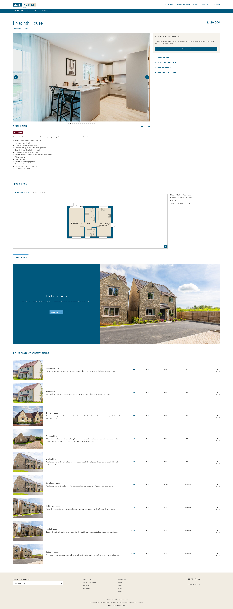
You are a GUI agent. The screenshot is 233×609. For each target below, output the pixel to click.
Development (46, 11)
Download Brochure (167, 62)
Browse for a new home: (21, 579)
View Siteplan (164, 67)
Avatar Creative (121, 605)
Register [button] (186, 49)
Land (120, 585)
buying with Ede (89, 582)
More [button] (195, 4)
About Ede (122, 579)
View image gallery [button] (166, 72)
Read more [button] (56, 312)
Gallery (121, 588)
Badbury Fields (34, 17)
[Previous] (16, 77)
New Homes (87, 579)
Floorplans (32, 11)
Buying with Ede (183, 4)
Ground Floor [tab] (23, 192)
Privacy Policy (194, 584)
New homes (169, 4)
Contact (206, 4)
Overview (19, 11)
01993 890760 (163, 57)
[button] (24, 4)
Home (16, 17)
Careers (121, 591)
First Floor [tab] (40, 192)
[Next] (147, 77)
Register (216, 4)
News (120, 582)
